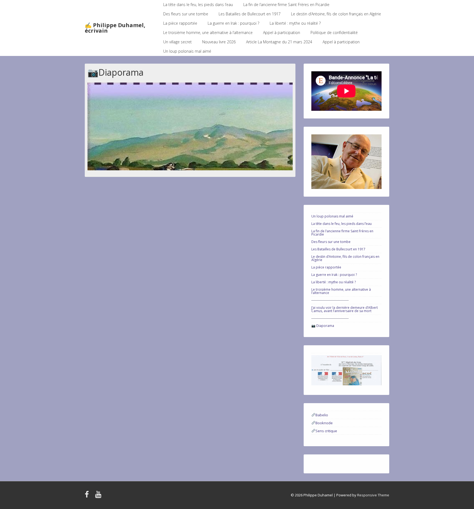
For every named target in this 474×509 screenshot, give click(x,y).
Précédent (94, 125)
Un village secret (177, 41)
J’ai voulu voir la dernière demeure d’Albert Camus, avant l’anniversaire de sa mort (344, 309)
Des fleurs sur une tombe (185, 13)
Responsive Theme (373, 495)
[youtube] (99, 496)
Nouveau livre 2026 (219, 41)
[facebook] (88, 496)
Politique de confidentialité (334, 32)
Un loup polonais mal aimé (187, 51)
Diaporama (325, 325)
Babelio (321, 414)
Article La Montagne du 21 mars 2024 (279, 41)
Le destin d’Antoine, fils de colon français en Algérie (336, 13)
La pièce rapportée (180, 23)
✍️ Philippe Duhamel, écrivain (115, 27)
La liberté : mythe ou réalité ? (295, 23)
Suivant (286, 125)
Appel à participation (281, 32)
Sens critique (326, 430)
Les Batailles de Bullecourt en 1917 (250, 13)
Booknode (324, 422)
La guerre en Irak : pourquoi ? (233, 23)
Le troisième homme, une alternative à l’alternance (208, 32)
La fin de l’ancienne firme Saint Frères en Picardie (286, 4)
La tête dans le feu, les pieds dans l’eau (198, 4)
